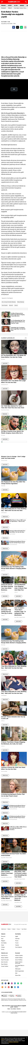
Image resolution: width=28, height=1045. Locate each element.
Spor (2, 938)
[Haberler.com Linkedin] (15, 983)
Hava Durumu (4, 955)
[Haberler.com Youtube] (8, 987)
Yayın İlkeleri (24, 929)
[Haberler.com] (6, 924)
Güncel (10, 8)
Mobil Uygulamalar (19, 971)
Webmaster (18, 968)
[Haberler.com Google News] (2, 983)
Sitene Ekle (17, 975)
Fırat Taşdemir (10, 298)
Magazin (3, 940)
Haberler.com (4, 953)
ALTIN (16, 5)
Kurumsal (17, 953)
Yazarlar (17, 945)
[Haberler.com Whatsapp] (18, 983)
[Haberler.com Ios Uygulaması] (4, 995)
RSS (16, 973)
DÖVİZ (10, 5)
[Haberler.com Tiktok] (12, 987)
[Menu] (2, 2)
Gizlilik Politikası (18, 957)
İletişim (13, 929)
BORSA (22, 5)
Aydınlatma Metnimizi (13, 1042)
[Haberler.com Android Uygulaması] (11, 995)
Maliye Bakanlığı (20, 301)
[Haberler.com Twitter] (8, 983)
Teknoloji (17, 938)
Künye (18, 929)
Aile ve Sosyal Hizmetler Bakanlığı (9, 301)
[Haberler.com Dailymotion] (18, 987)
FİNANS (3, 5)
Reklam (9, 929)
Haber (8, 1008)
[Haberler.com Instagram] (12, 983)
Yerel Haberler (18, 947)
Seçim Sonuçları (5, 959)
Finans (16, 940)
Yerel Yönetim (4, 305)
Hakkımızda (3, 929)
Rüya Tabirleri (4, 964)
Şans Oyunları (4, 962)
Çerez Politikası (18, 959)
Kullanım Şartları (19, 955)
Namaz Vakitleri (4, 957)
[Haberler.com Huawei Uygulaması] (18, 995)
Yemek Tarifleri (4, 966)
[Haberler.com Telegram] (15, 987)
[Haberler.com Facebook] (5, 983)
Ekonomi (11, 305)
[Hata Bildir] (14, 1011)
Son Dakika (3, 942)
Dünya (2, 949)
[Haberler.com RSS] (2, 987)
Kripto (2, 945)
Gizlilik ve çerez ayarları (7, 1011)
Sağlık (16, 936)
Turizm (16, 942)
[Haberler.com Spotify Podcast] (21, 983)
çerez (2, 1039)
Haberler (3, 934)
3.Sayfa (3, 947)
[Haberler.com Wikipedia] (5, 987)
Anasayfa (3, 8)
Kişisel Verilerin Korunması (18, 962)
